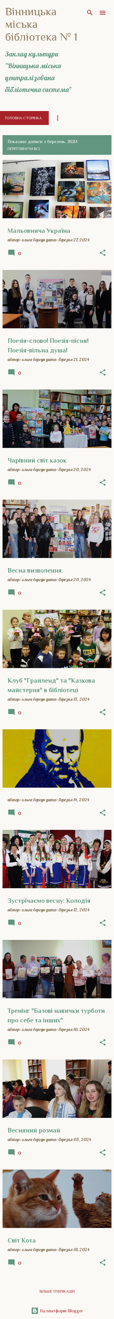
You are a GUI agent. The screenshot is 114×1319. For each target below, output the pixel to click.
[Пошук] (90, 12)
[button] (102, 253)
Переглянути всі (24, 149)
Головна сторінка (23, 118)
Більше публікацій (57, 1291)
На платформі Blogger (61, 1310)
